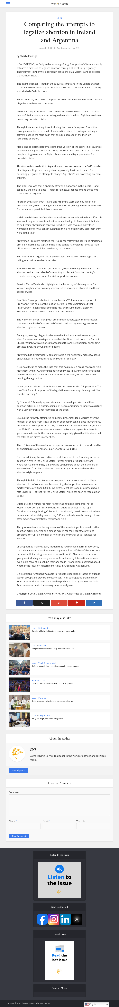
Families (35, 680)
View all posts (18, 770)
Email (46, 821)
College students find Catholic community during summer (56, 666)
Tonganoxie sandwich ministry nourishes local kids (53, 648)
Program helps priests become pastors (47, 718)
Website (80, 821)
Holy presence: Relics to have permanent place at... (53, 700)
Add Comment (64, 48)
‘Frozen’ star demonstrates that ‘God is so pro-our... (53, 683)
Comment (14, 792)
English (93, 1004)
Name (13, 821)
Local (59, 18)
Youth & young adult (47, 663)
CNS (77, 48)
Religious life (44, 628)
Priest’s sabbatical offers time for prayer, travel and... (53, 631)
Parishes (42, 645)
